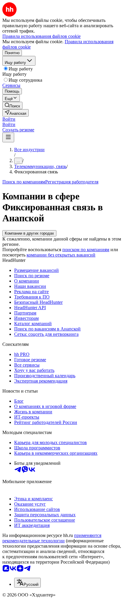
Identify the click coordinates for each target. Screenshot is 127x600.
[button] (8, 119)
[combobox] (27, 583)
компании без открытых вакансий (61, 254)
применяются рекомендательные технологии (51, 538)
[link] (12, 105)
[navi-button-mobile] (8, 137)
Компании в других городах (29, 233)
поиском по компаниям (85, 249)
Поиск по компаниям (23, 181)
